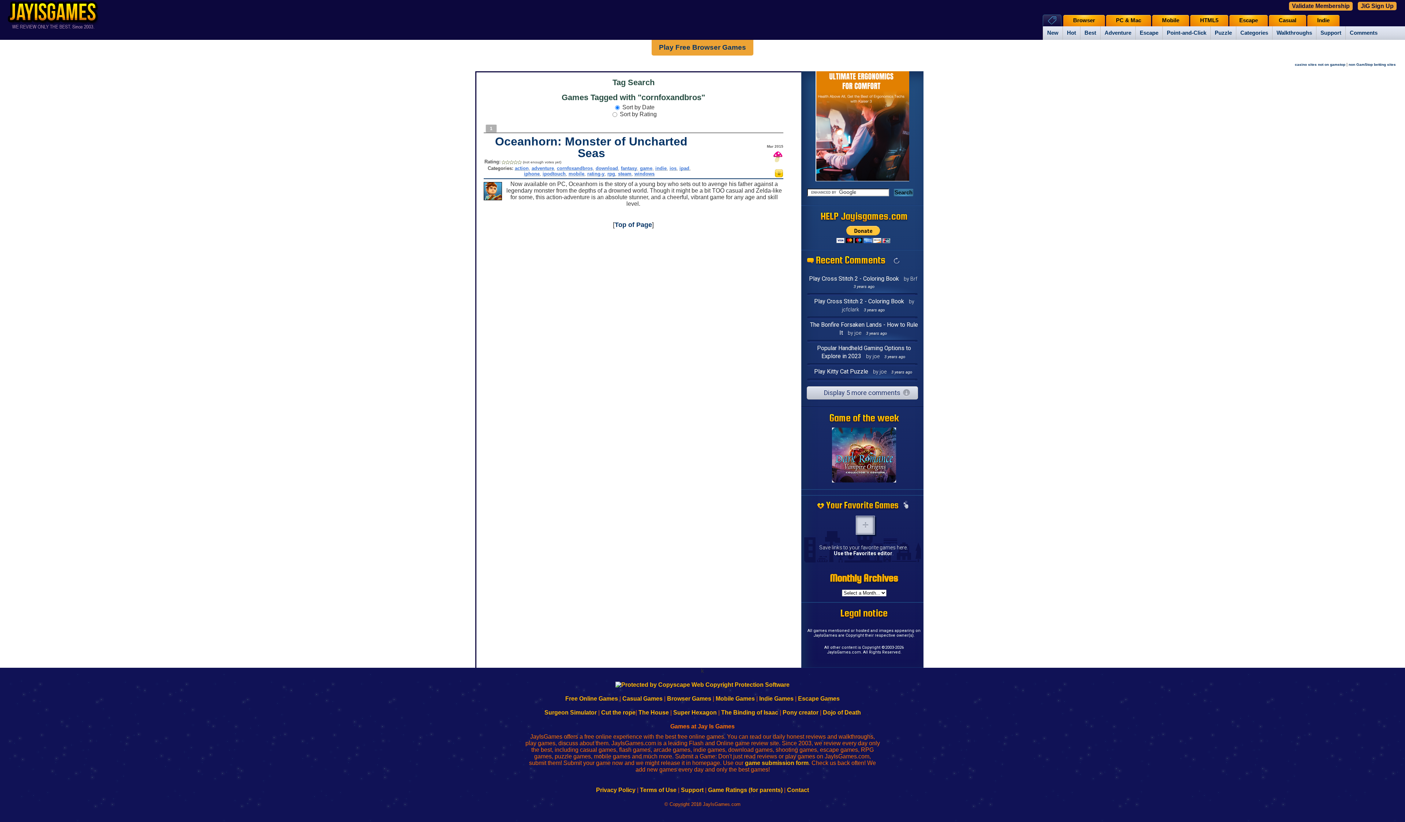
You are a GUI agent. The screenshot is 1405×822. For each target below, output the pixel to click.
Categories (1254, 33)
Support (1330, 33)
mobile (576, 174)
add (865, 525)
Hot (1071, 33)
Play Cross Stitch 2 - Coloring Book (854, 278)
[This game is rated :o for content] (779, 175)
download (607, 168)
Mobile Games (735, 699)
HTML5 (1209, 20)
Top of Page (633, 224)
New (1053, 33)
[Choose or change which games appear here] (905, 505)
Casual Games (642, 699)
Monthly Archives (864, 578)
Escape (1149, 33)
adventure (543, 168)
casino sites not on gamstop (1320, 64)
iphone (532, 174)
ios (673, 168)
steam (625, 174)
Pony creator (800, 712)
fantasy (629, 168)
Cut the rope (618, 712)
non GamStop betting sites (1372, 64)
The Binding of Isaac (749, 712)
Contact (798, 790)
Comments (1364, 33)
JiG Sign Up (1377, 6)
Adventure (1118, 33)
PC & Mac (1128, 20)
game (646, 168)
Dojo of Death (842, 712)
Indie (1323, 20)
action (522, 168)
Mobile (1170, 20)
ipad (684, 168)
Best (1090, 33)
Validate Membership (1321, 6)
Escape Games (819, 699)
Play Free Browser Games (702, 47)
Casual (1287, 20)
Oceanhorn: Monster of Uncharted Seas (591, 147)
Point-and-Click (1186, 33)
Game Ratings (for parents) (745, 790)
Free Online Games (591, 699)
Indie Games (776, 699)
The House (653, 712)
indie (661, 168)
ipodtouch (554, 174)
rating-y (595, 174)
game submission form (777, 763)
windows (644, 174)
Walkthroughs (1294, 33)
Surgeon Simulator (570, 712)
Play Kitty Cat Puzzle (841, 371)
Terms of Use (658, 790)
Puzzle (1223, 33)
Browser (1084, 20)
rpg (611, 174)
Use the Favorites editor (863, 553)
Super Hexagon (695, 712)
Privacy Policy (616, 790)
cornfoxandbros (575, 168)
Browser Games (689, 699)
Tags (1052, 20)
